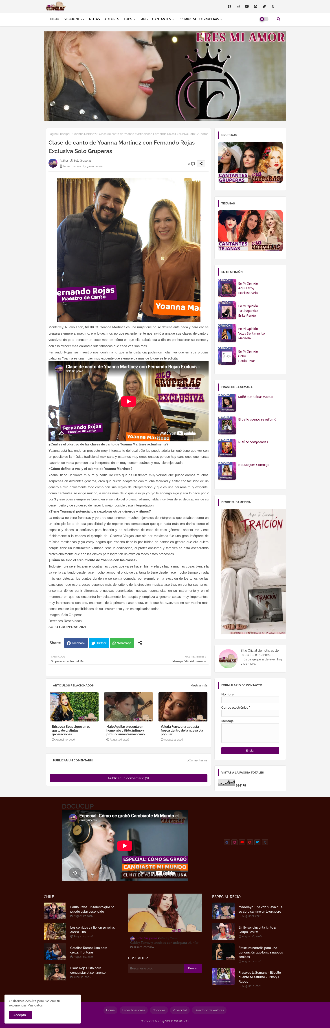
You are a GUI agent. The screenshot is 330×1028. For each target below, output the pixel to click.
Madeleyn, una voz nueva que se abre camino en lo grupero (260, 909)
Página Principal (59, 134)
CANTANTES (161, 19)
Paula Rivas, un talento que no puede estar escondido (92, 909)
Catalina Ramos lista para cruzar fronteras (88, 950)
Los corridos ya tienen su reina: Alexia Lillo (92, 930)
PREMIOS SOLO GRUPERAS (198, 19)
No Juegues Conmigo (253, 465)
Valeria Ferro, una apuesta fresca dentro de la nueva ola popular (182, 730)
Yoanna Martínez (84, 134)
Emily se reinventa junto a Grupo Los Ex (257, 930)
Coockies (159, 1010)
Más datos (35, 1005)
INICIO (54, 19)
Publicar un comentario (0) (128, 778)
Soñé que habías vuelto (255, 397)
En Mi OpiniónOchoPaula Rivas (248, 356)
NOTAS (94, 19)
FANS (144, 19)
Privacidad (180, 1010)
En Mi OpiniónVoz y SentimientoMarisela (251, 334)
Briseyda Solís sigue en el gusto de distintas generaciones (71, 730)
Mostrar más (199, 685)
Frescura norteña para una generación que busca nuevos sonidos (261, 952)
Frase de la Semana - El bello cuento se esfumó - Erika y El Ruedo (260, 977)
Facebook (78, 643)
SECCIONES (73, 19)
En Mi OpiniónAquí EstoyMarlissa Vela (248, 288)
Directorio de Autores (209, 1010)
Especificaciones (133, 1010)
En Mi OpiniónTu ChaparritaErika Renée (248, 311)
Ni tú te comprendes (253, 442)
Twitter (101, 643)
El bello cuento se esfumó (257, 419)
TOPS (128, 19)
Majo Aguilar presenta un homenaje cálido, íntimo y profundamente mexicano (125, 730)
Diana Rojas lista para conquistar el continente (88, 970)
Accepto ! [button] (20, 1015)
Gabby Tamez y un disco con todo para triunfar (164, 943)
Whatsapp (124, 643)
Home (110, 1010)
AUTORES (111, 19)
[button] (278, 19)
